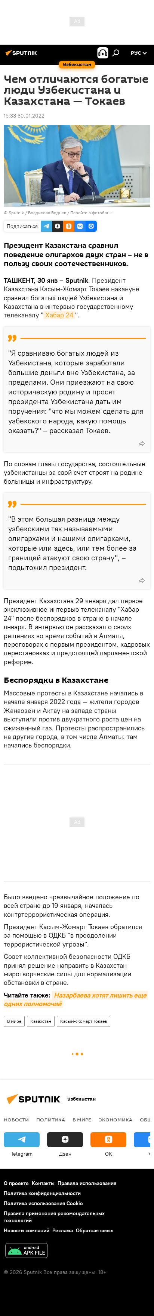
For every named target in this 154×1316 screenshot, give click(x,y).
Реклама (62, 1230)
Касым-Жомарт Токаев (83, 1021)
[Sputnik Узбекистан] (22, 55)
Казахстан (40, 1021)
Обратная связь (94, 1230)
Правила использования (87, 1183)
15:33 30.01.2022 (24, 115)
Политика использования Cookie (43, 1203)
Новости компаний (26, 1230)
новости (16, 1119)
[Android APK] (26, 1251)
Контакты (43, 1183)
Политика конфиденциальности (42, 1193)
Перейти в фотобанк (91, 212)
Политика (50, 1119)
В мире (14, 1021)
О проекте (16, 1183)
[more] (141, 443)
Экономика (115, 1119)
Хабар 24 (59, 315)
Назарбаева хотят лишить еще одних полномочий (76, 999)
